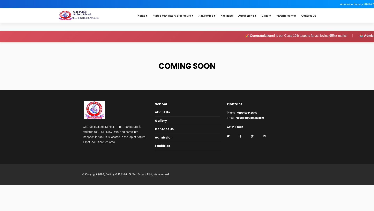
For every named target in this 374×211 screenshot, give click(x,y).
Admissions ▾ (247, 15)
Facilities (227, 15)
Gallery (266, 15)
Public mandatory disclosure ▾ (173, 15)
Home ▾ (142, 15)
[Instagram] (264, 136)
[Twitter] (12, 4)
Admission (164, 137)
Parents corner (286, 15)
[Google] (252, 136)
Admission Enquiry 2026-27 (357, 4)
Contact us (164, 129)
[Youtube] (6, 4)
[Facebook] (1, 4)
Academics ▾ (206, 15)
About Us (162, 112)
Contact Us (308, 15)
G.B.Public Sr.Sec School (131, 174)
